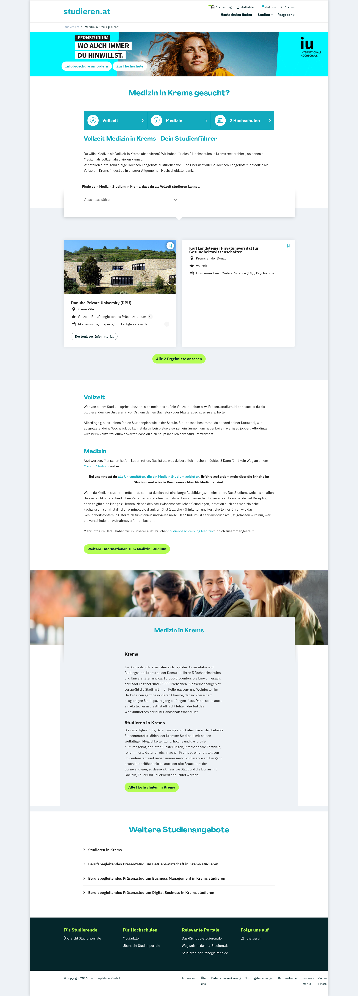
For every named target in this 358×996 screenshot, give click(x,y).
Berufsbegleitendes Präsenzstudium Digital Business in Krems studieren (151, 892)
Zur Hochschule (129, 66)
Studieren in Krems (105, 849)
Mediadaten (132, 938)
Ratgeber (284, 14)
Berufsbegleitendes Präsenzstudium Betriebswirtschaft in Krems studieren (153, 863)
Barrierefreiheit (288, 978)
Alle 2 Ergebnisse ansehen (179, 358)
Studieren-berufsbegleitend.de (205, 953)
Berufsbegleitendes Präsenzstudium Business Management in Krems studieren (156, 878)
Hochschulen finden (236, 14)
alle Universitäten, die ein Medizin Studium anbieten (158, 476)
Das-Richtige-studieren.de (202, 938)
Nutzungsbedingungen (259, 978)
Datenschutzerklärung (226, 978)
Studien (264, 14)
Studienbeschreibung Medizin (190, 531)
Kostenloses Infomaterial (94, 336)
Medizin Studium (96, 466)
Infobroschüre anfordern (86, 66)
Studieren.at (71, 27)
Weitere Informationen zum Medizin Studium (126, 548)
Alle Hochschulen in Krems (151, 787)
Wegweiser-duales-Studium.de (205, 945)
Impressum (189, 978)
